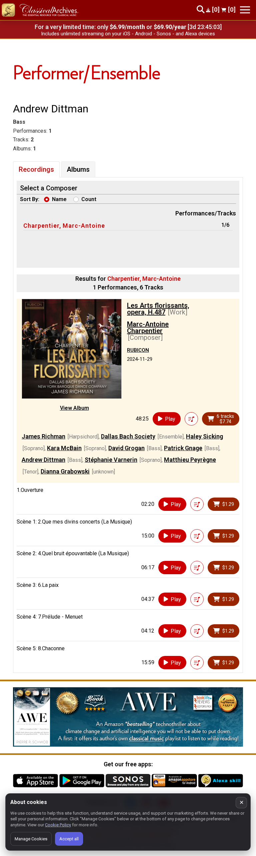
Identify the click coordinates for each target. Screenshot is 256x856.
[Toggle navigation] (245, 10)
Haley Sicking (204, 436)
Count (88, 199)
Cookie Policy (58, 824)
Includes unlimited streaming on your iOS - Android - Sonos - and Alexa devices (128, 34)
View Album (74, 408)
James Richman (43, 436)
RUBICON (138, 350)
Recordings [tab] (36, 169)
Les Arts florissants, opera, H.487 (158, 308)
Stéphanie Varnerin (111, 459)
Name (59, 199)
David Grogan (126, 448)
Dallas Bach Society (128, 436)
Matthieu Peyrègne (190, 459)
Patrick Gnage (183, 448)
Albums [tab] (78, 169)
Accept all (69, 838)
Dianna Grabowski (65, 471)
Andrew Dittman (43, 459)
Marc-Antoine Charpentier (148, 327)
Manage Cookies (31, 838)
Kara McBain (64, 448)
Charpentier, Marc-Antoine (64, 225)
